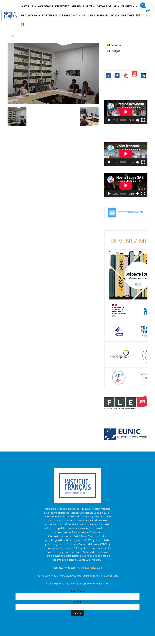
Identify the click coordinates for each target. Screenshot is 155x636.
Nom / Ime (77, 591)
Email (77, 601)
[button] (147, 15)
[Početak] (109, 120)
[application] (125, 112)
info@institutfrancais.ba (88, 567)
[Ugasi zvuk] (138, 120)
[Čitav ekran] (143, 120)
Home (11, 35)
